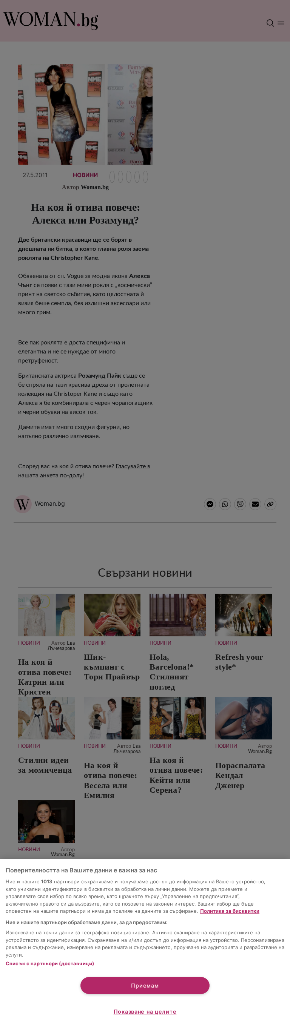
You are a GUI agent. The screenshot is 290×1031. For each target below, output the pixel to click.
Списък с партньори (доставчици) (50, 963)
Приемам (145, 985)
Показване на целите (145, 1011)
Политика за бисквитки (229, 911)
